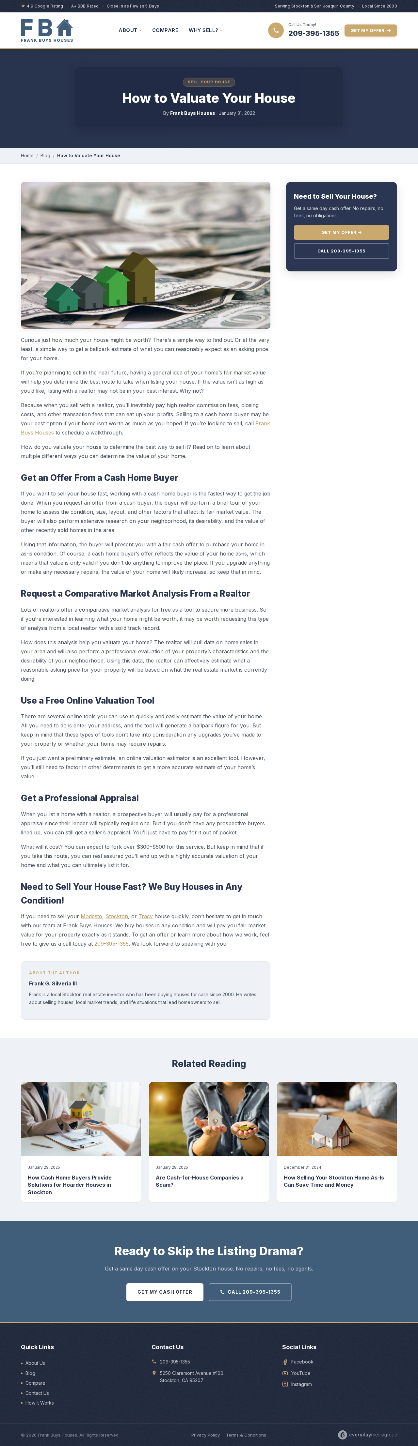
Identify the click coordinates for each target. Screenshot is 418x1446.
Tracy (145, 916)
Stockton (116, 916)
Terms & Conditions (246, 1435)
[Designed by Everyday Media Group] (367, 1434)
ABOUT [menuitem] (128, 30)
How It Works (39, 1403)
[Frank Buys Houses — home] (47, 30)
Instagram (301, 1384)
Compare (35, 1383)
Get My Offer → (341, 232)
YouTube (301, 1373)
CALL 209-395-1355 (254, 1292)
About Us (35, 1363)
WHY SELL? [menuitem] (203, 30)
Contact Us (37, 1393)
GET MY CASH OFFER (164, 1292)
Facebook (302, 1361)
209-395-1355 (111, 943)
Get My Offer (370, 30)
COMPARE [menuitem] (165, 30)
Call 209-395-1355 (341, 250)
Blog (45, 155)
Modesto (91, 916)
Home (27, 155)
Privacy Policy (205, 1435)
